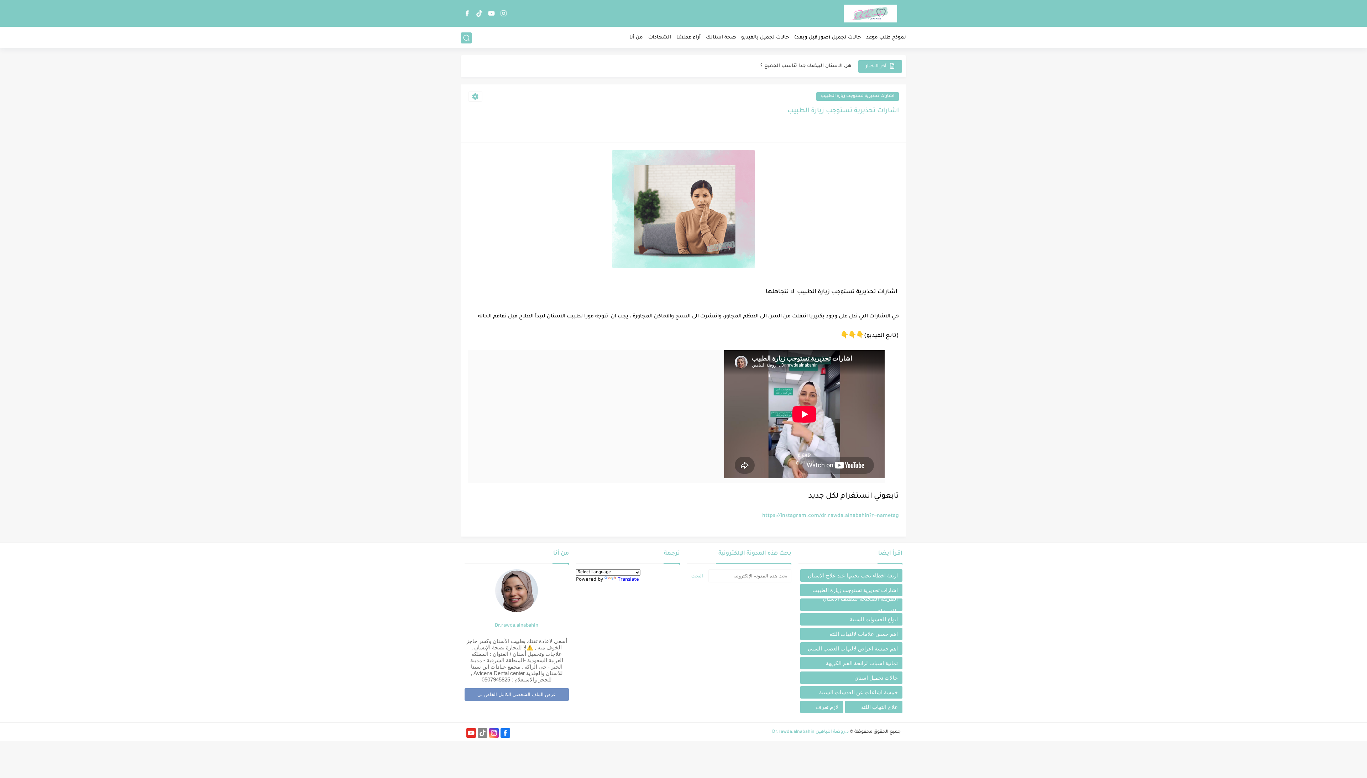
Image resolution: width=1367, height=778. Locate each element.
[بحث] (466, 37)
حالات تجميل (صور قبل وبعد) (827, 37)
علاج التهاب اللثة (879, 707)
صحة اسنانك (721, 37)
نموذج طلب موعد (886, 37)
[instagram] (503, 13)
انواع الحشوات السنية (874, 619)
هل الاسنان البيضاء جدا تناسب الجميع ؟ (805, 66)
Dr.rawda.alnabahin (516, 625)
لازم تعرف (827, 707)
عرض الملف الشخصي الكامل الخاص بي (516, 694)
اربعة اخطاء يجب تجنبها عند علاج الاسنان (853, 575)
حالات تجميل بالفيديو (765, 37)
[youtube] (491, 13)
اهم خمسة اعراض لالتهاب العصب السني (853, 648)
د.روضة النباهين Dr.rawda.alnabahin (810, 732)
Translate (628, 579)
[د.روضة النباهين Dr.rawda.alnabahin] (870, 13)
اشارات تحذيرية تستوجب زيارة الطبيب (857, 96)
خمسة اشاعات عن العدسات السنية (858, 692)
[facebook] (467, 13)
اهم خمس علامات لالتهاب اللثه (863, 634)
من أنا (636, 37)
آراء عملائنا (688, 37)
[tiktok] (479, 13)
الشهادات (659, 37)
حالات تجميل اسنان (876, 678)
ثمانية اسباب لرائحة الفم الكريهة (862, 663)
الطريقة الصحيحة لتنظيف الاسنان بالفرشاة (860, 604)
